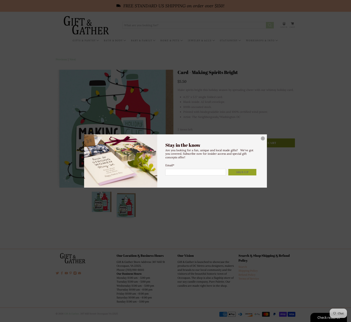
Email (169, 165)
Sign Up (242, 172)
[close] (263, 138)
